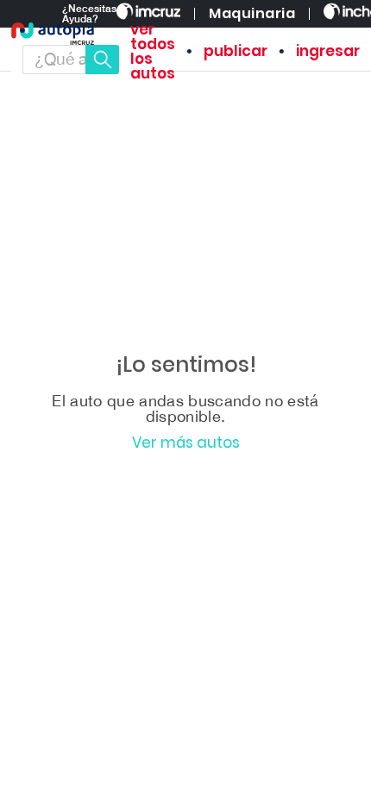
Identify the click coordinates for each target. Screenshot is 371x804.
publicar (235, 51)
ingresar (328, 51)
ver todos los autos (152, 51)
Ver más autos (186, 443)
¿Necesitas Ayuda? (89, 13)
